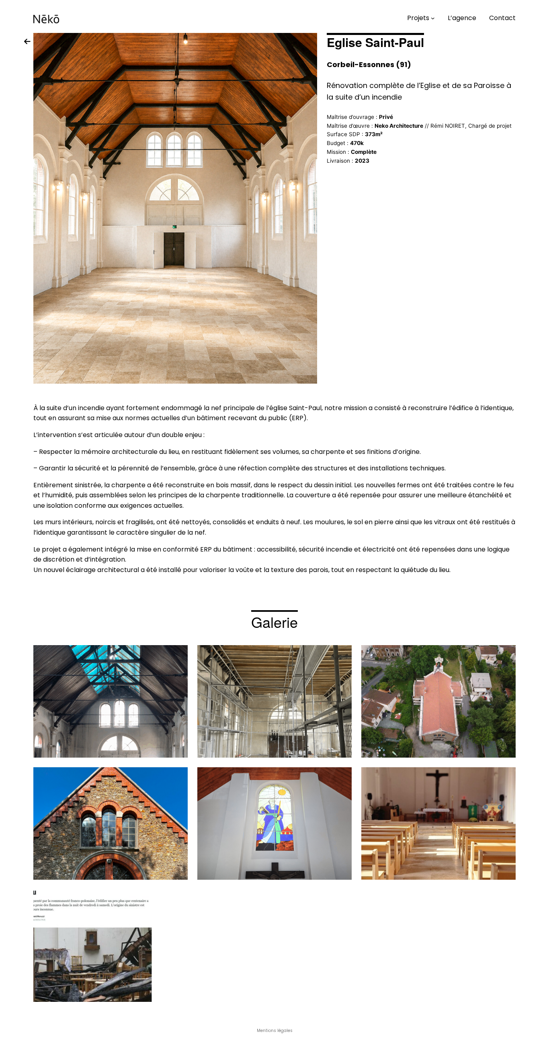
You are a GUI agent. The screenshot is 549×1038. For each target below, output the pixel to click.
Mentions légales (275, 1031)
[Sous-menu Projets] (433, 18)
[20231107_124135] (438, 823)
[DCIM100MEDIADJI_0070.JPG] (438, 701)
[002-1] (274, 823)
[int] (110, 701)
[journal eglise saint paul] (110, 945)
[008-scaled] (110, 823)
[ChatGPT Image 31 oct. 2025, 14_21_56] (274, 701)
